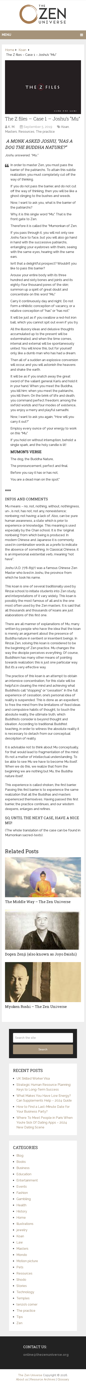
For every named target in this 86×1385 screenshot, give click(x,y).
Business (23, 1168)
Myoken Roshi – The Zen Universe (36, 1006)
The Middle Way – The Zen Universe (38, 901)
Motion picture (27, 1261)
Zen (19, 1323)
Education (23, 1174)
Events (21, 1186)
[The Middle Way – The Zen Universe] (43, 877)
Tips (19, 1317)
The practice (45, 131)
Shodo (21, 1280)
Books (21, 1162)
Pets (19, 1267)
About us (22, 1379)
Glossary (63, 1379)
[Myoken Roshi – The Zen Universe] (43, 982)
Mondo (21, 1255)
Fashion (22, 1193)
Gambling (23, 1199)
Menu (6, 35)
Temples (23, 1298)
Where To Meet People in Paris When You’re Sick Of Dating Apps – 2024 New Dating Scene (44, 1122)
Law (19, 1242)
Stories (21, 1286)
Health (21, 1205)
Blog (19, 1155)
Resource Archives (42, 1379)
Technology (25, 1292)
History (21, 1211)
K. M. (11, 127)
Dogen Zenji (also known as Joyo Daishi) (41, 954)
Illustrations (24, 1224)
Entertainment (27, 1180)
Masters (11, 131)
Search (42, 1049)
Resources (26, 131)
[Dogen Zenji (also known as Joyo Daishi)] (43, 930)
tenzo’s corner (26, 1304)
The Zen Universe (30, 1375)
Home (21, 1217)
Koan (65, 127)
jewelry (21, 1230)
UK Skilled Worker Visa (33, 1078)
